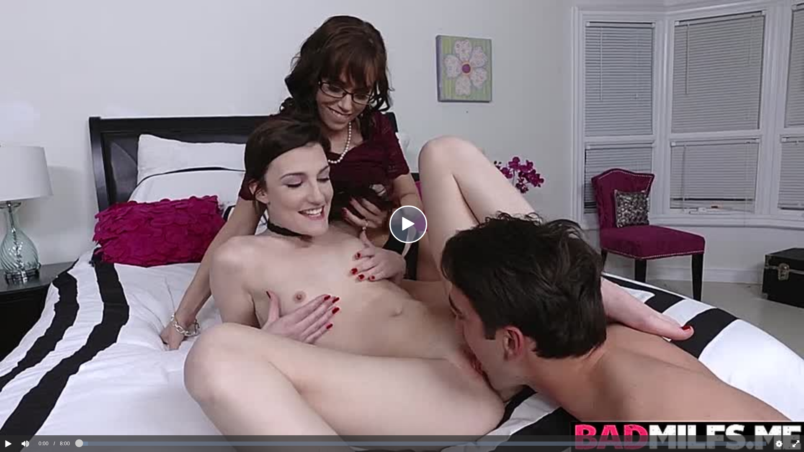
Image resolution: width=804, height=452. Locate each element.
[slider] (39, 418)
